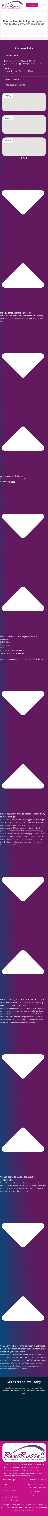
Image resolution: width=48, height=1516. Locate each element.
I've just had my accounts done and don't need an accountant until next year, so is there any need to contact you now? (22, 1002)
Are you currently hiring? (11, 475)
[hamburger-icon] (43, 5)
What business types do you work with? (19, 636)
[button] (23, 238)
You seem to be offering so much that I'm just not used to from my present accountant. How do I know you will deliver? (23, 1348)
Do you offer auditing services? (15, 312)
